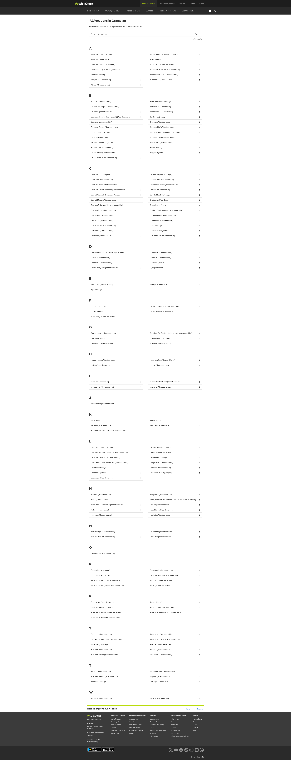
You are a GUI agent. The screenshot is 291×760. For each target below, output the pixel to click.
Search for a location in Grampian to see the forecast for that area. (116, 27)
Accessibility (197, 719)
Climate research (135, 725)
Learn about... (188, 11)
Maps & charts (133, 11)
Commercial (175, 722)
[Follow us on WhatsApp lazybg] (202, 749)
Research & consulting (158, 730)
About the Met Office (178, 716)
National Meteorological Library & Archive (95, 726)
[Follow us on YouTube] (176, 749)
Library (131, 733)
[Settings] (210, 11)
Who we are (175, 719)
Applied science (134, 728)
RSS (194, 730)
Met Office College (94, 719)
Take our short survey (195, 709)
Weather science (135, 722)
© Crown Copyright (197, 757)
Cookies (196, 722)
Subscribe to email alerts (180, 736)
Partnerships (175, 730)
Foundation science (136, 730)
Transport (153, 722)
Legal (195, 725)
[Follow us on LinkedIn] (197, 749)
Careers (201, 4)
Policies (195, 716)
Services (182, 4)
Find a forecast (92, 11)
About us (192, 4)
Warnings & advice (113, 11)
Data (152, 728)
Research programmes (167, 4)
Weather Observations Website (95, 734)
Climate (149, 11)
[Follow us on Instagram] (191, 749)
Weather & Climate (118, 716)
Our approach (134, 719)
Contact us (175, 733)
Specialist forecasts (167, 11)
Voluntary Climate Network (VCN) (93, 740)
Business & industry (157, 725)
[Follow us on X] (171, 749)
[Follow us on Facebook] (181, 749)
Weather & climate (148, 4)
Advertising (154, 736)
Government (154, 719)
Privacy (195, 728)
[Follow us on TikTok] (186, 749)
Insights (153, 733)
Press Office (175, 725)
